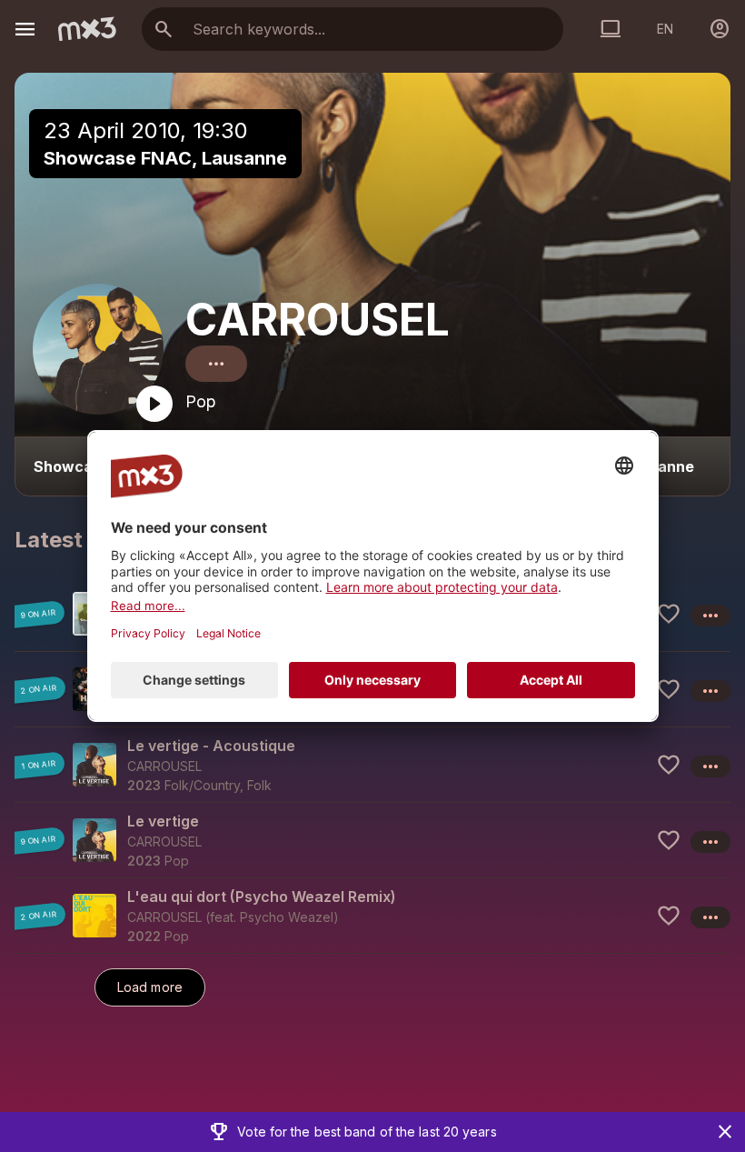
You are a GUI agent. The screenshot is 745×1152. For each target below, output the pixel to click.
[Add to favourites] (669, 614)
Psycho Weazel (286, 917)
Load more (150, 987)
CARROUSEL (317, 319)
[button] (372, 764)
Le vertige (163, 821)
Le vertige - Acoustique (211, 745)
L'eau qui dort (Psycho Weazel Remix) (261, 896)
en (665, 28)
